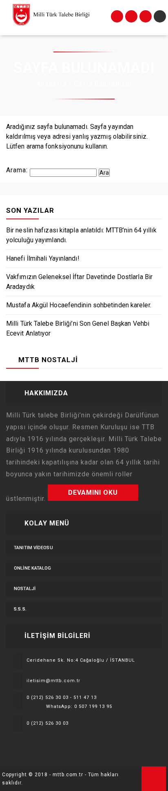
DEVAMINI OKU (93, 492)
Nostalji (24, 588)
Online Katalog (32, 568)
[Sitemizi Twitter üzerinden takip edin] (22, 744)
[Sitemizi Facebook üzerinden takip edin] (10, 744)
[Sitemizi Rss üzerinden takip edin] (56, 744)
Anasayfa (51, 84)
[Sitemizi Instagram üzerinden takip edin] (33, 744)
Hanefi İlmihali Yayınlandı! (43, 258)
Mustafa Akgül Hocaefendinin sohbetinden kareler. (78, 305)
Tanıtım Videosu (33, 547)
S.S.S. (20, 609)
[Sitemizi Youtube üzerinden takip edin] (44, 744)
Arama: (17, 170)
